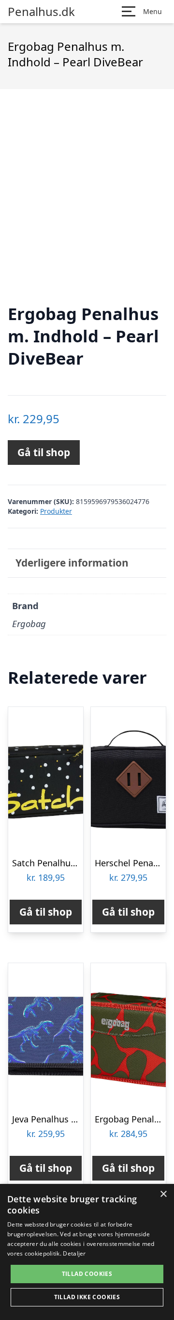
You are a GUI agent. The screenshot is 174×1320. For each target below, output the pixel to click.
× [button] (163, 1194)
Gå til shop (43, 452)
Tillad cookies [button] (87, 1274)
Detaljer (74, 1253)
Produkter (56, 511)
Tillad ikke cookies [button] (87, 1297)
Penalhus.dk (41, 11)
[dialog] (87, 1252)
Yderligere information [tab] (72, 562)
